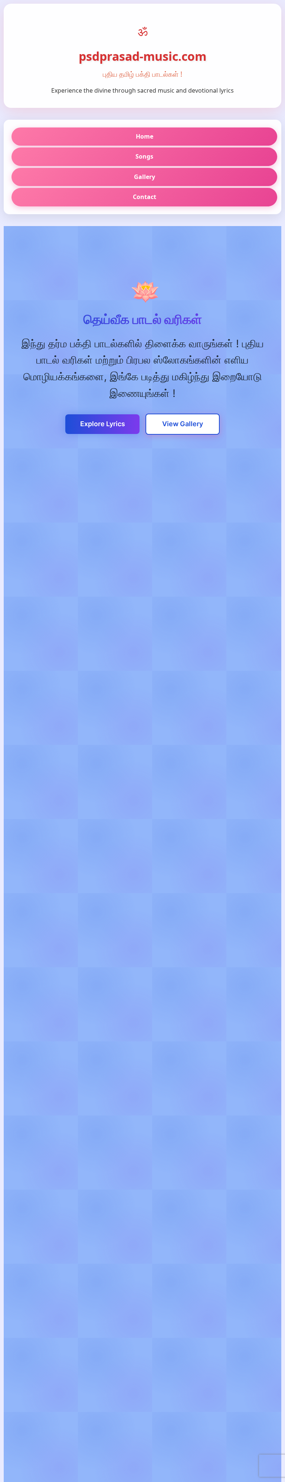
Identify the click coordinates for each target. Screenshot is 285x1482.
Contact (144, 197)
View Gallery (182, 424)
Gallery (144, 177)
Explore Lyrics (102, 424)
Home (144, 136)
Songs (144, 156)
